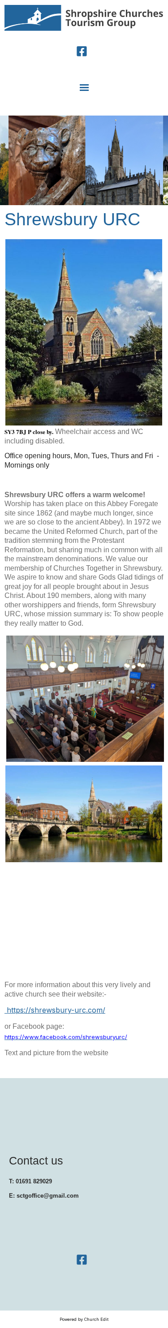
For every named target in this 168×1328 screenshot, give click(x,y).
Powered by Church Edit (84, 1319)
